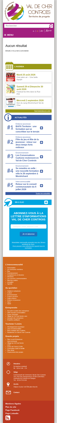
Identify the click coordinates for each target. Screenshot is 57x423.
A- (33, 31)
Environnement (22, 153)
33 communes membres (15, 269)
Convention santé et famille (16, 348)
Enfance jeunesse (23, 124)
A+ (41, 31)
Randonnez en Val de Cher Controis (18, 332)
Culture (9, 293)
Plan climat (10, 350)
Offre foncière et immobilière (16, 312)
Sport (9, 302)
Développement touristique (15, 327)
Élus (8, 271)
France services (12, 296)
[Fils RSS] (7, 417)
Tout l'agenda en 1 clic (42, 111)
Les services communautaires (17, 278)
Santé (9, 303)
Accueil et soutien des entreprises (18, 311)
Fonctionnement (12, 273)
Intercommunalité (23, 181)
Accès (16, 384)
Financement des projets (15, 352)
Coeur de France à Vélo (15, 346)
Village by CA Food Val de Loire (17, 316)
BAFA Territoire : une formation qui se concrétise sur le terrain (27, 129)
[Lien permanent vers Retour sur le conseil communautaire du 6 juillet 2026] (41, 185)
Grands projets (12, 336)
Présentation (11, 267)
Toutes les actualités (43, 193)
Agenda (9, 284)
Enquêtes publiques (13, 320)
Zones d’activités (12, 314)
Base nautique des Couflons (16, 330)
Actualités (21, 117)
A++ (49, 30)
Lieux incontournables (14, 328)
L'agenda (19, 66)
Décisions (10, 276)
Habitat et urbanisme (14, 291)
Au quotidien (11, 288)
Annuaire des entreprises (15, 318)
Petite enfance (11, 298)
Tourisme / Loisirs (13, 324)
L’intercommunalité (14, 264)
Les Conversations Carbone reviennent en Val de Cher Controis (27, 158)
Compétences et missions (15, 275)
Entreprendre (11, 308)
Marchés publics (12, 280)
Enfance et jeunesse (13, 300)
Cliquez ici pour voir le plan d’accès (26, 387)
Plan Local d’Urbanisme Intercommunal (14, 340)
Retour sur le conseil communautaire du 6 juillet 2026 (26, 186)
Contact (16, 392)
